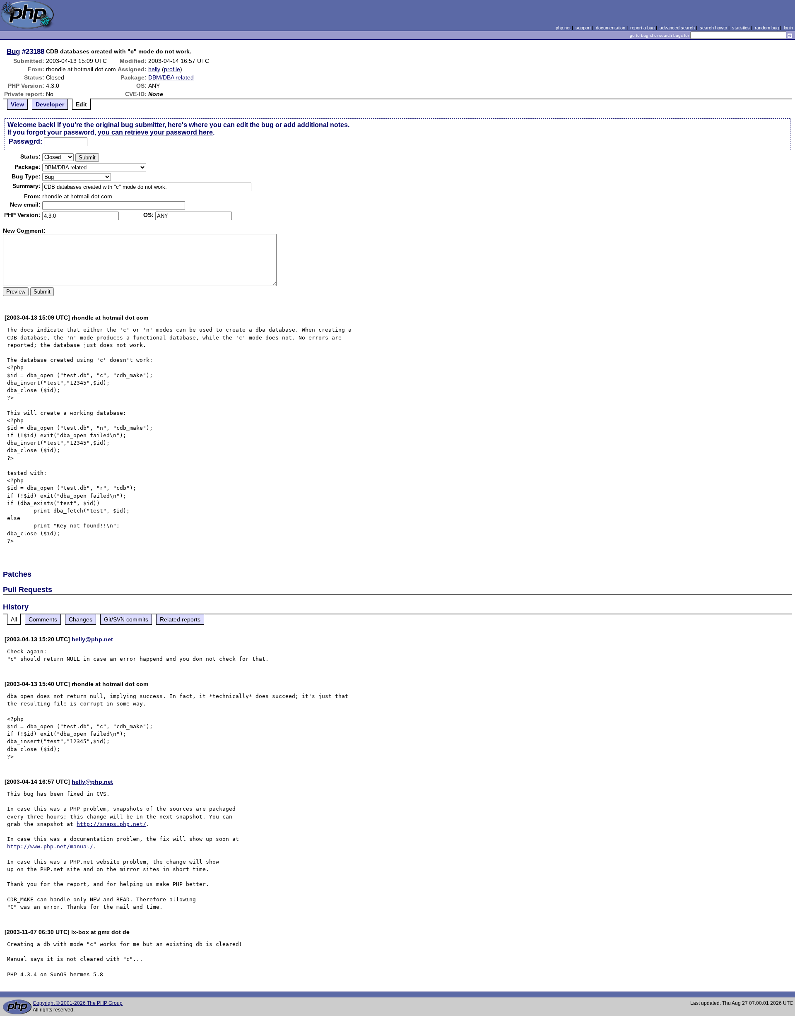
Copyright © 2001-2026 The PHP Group (78, 1003)
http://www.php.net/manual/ (50, 846)
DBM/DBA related (171, 77)
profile (172, 69)
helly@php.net (92, 639)
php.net (563, 27)
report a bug (642, 27)
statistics (741, 27)
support (583, 27)
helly (154, 69)
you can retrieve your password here (155, 132)
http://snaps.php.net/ (111, 824)
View (17, 104)
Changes (80, 619)
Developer (50, 104)
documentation (610, 27)
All (14, 619)
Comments (43, 619)
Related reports (180, 619)
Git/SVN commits (126, 619)
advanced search (677, 27)
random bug (767, 27)
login (788, 27)
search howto (713, 27)
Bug (13, 51)
